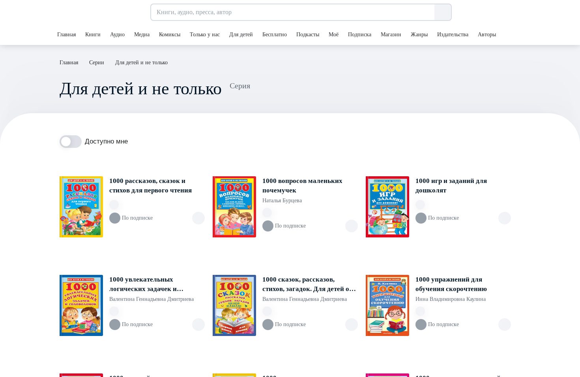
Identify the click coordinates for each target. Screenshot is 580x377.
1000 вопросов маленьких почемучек (302, 185)
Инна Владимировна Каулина (450, 299)
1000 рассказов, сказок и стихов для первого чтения (150, 185)
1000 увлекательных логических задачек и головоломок (143, 285)
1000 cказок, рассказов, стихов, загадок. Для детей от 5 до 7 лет (309, 285)
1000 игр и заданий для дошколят (451, 185)
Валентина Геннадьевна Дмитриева (151, 299)
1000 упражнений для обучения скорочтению (451, 284)
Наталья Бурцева (282, 200)
